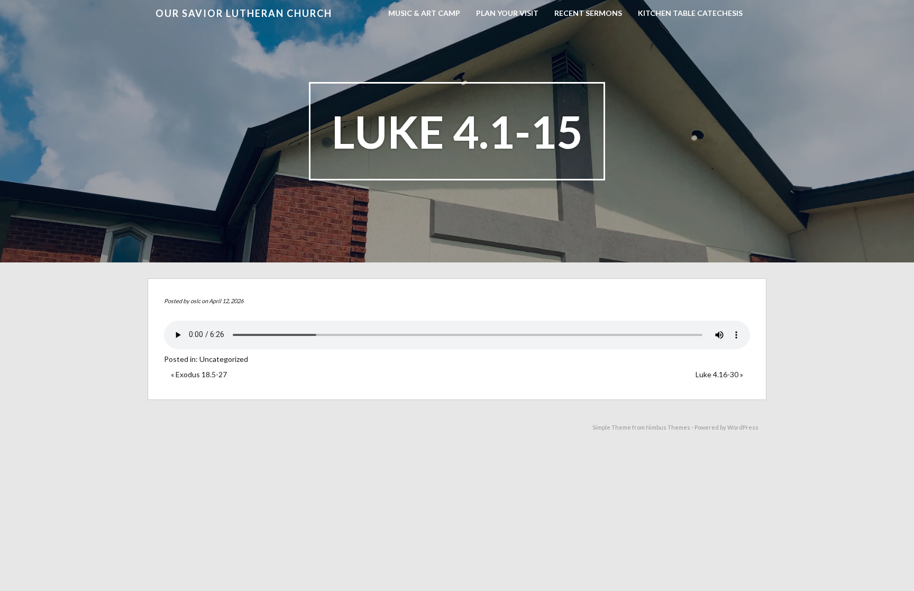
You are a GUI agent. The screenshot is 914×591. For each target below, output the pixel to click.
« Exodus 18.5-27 (199, 374)
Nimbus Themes (668, 427)
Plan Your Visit (507, 12)
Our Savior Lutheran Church (244, 13)
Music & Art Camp (424, 12)
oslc (195, 300)
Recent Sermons (588, 12)
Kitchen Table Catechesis (690, 12)
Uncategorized (223, 358)
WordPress (742, 427)
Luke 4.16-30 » (719, 374)
